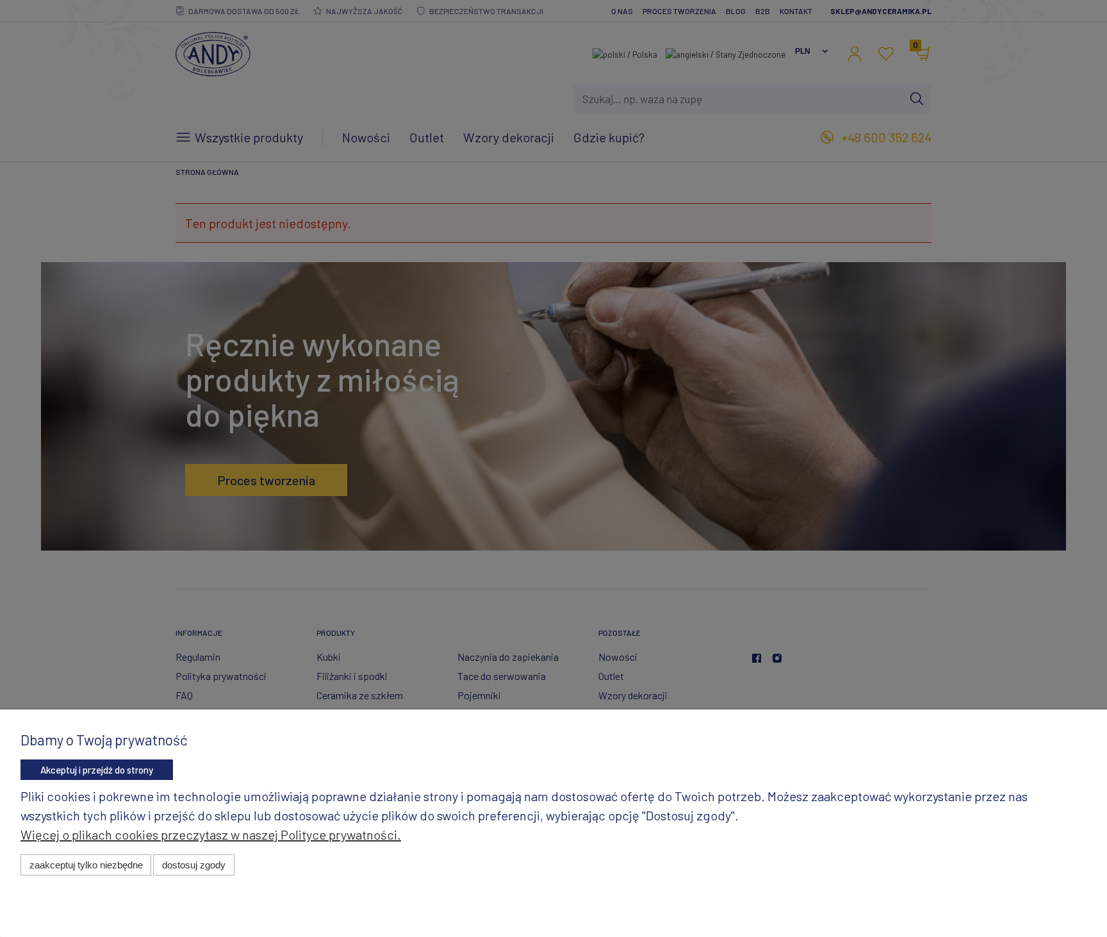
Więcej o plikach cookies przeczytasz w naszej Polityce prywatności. (210, 834)
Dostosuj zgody (194, 864)
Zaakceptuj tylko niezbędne (86, 864)
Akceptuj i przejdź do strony (96, 769)
